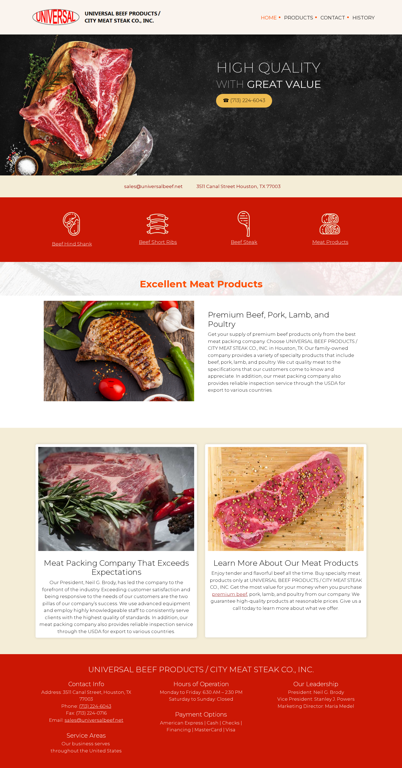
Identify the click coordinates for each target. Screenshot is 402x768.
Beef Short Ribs (158, 242)
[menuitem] (269, 17)
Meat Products (330, 242)
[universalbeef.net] (95, 17)
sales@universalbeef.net (94, 720)
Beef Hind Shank (72, 244)
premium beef (229, 594)
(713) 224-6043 (95, 706)
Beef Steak (244, 242)
